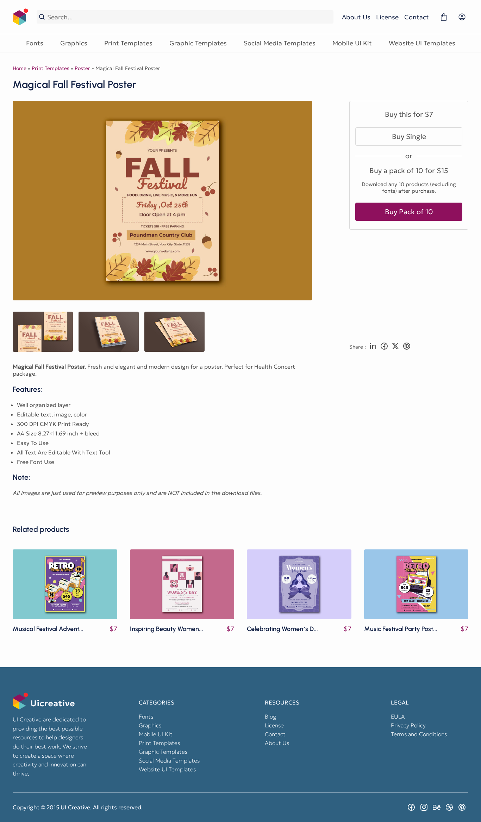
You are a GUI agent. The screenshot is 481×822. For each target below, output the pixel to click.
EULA (398, 716)
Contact (416, 17)
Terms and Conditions (419, 734)
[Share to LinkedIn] (373, 347)
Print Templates (128, 43)
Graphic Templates (198, 43)
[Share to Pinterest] (406, 347)
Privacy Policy (408, 725)
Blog (270, 716)
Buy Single (409, 136)
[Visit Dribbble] (449, 807)
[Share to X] (395, 347)
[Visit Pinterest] (462, 807)
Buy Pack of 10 (409, 211)
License (387, 17)
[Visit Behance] (436, 807)
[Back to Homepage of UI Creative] (20, 16)
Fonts (34, 43)
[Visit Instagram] (424, 807)
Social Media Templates (280, 43)
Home (19, 68)
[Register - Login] (462, 17)
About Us (356, 17)
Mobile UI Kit (352, 43)
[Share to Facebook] (384, 347)
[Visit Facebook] (411, 807)
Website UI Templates (422, 43)
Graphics (73, 43)
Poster (82, 68)
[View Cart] (443, 17)
